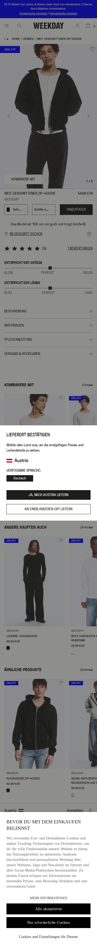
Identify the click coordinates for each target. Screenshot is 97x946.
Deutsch (19, 478)
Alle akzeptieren (48, 909)
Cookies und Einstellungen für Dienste (48, 937)
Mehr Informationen (48, 898)
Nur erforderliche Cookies (48, 923)
